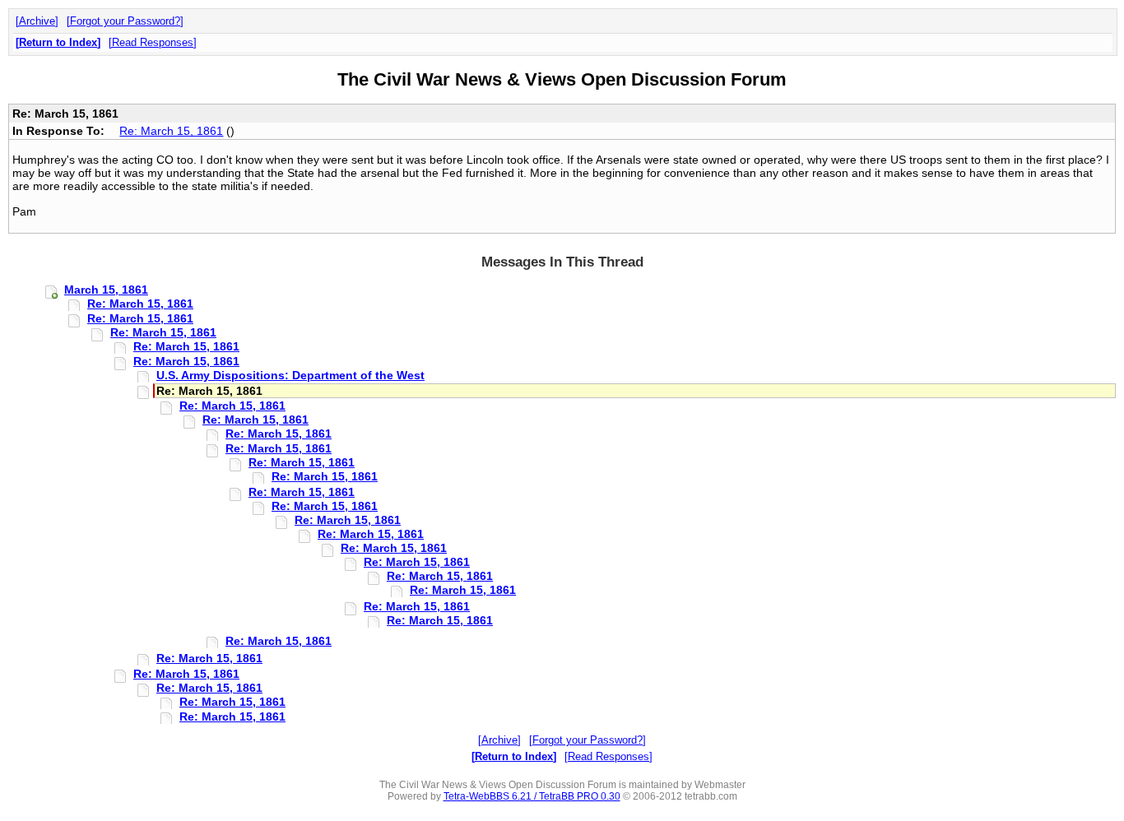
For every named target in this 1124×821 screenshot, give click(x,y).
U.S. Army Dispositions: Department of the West (290, 375)
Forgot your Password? (125, 21)
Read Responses (152, 42)
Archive (37, 21)
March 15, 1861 (106, 289)
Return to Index (58, 42)
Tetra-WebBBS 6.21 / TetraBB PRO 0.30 (532, 796)
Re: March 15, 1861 (171, 130)
